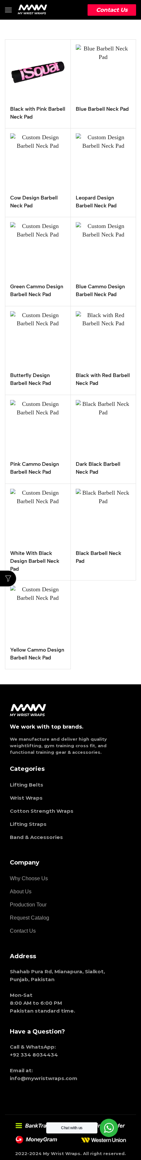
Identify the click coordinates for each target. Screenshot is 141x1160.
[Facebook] (38, 1095)
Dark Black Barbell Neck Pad (98, 468)
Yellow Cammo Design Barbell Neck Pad (37, 654)
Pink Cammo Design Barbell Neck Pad (34, 468)
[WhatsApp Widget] (109, 1128)
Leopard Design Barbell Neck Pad (96, 202)
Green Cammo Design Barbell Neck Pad (36, 290)
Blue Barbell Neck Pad (102, 109)
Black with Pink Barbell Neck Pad (37, 113)
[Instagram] (18, 1095)
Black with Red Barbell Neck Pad (103, 379)
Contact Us (112, 10)
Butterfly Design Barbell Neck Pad (30, 379)
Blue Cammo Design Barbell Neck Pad (100, 290)
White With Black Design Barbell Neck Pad (34, 561)
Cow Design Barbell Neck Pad (34, 202)
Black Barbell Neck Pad (98, 557)
